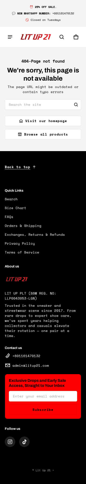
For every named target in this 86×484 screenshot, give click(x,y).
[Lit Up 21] (36, 37)
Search (11, 198)
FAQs (9, 216)
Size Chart (15, 207)
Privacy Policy (20, 243)
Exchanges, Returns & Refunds (35, 234)
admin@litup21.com (30, 365)
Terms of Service (22, 252)
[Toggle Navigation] (10, 37)
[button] (61, 37)
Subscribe (42, 409)
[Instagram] (10, 442)
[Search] (76, 104)
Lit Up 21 (43, 470)
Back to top (17, 166)
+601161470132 (26, 355)
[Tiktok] (24, 442)
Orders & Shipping (23, 225)
